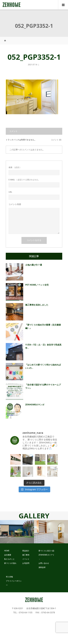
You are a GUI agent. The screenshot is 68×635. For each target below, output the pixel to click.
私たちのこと (9, 559)
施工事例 (25, 555)
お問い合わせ (44, 563)
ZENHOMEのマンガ (34, 404)
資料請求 (42, 567)
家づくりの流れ (10, 563)
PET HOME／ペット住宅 (37, 284)
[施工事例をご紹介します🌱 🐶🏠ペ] (27, 459)
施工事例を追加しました (36, 304)
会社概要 (7, 555)
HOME (6, 550)
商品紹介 (25, 550)
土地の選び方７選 (33, 264)
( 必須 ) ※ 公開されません (24, 180)
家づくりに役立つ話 (46, 550)
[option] (17, 532)
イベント (25, 559)
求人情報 (9, 576)
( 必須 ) (14, 167)
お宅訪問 (25, 563)
